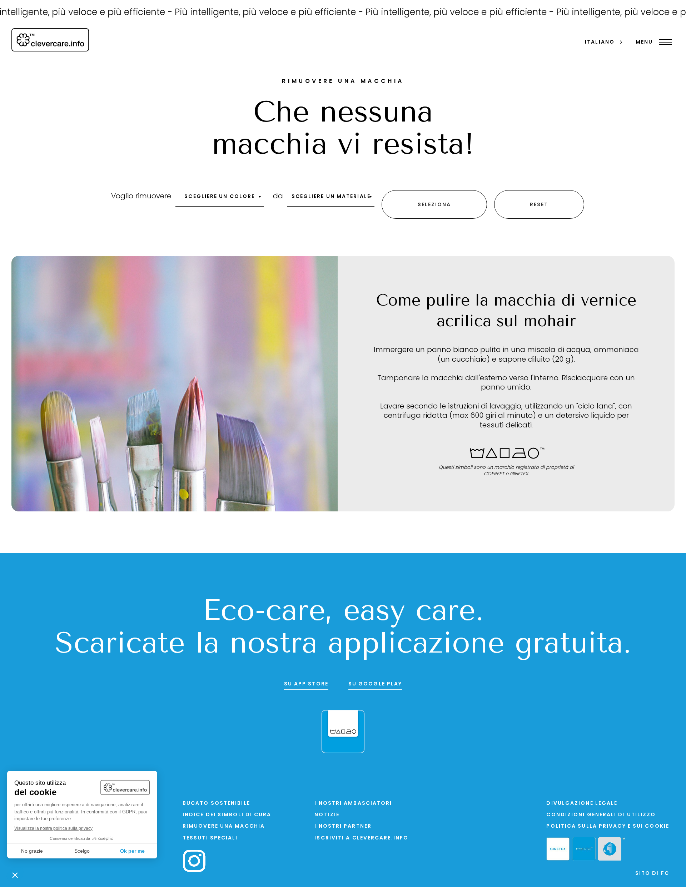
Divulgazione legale (581, 803)
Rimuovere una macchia (224, 826)
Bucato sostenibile (216, 803)
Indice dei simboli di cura (227, 815)
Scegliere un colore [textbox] (219, 196)
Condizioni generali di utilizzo (601, 815)
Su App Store (306, 684)
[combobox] (219, 199)
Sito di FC (652, 873)
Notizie (326, 815)
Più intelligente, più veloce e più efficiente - (244, 12)
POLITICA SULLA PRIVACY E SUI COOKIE (607, 826)
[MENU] (663, 42)
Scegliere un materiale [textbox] (331, 196)
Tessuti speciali (210, 838)
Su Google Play (375, 684)
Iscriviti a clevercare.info (361, 838)
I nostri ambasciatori (353, 803)
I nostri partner (343, 826)
